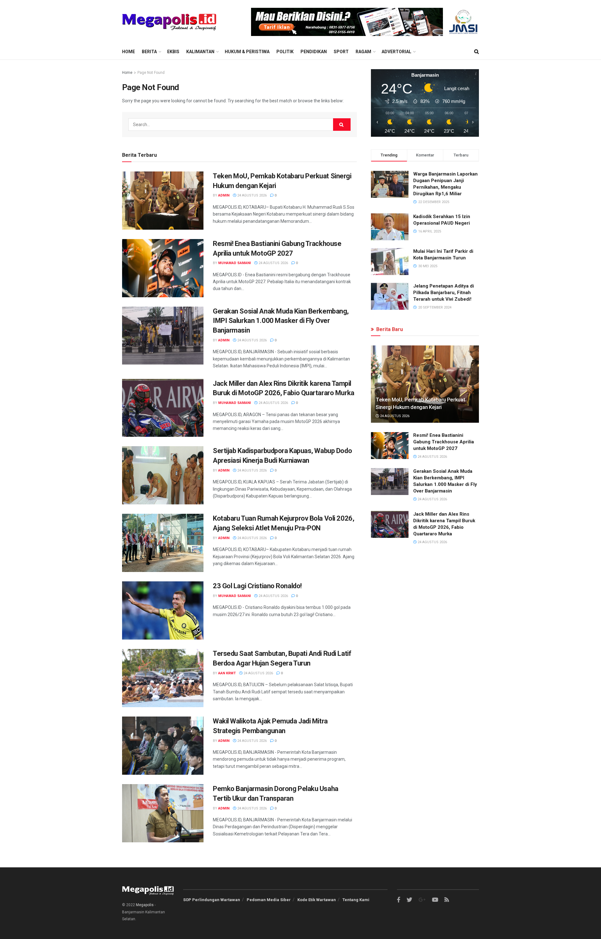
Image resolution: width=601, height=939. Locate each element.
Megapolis (145, 905)
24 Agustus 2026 (251, 195)
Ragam (363, 51)
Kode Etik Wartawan (316, 899)
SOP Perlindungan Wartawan (211, 899)
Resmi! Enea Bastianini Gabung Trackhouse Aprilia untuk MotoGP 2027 (443, 441)
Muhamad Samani (234, 263)
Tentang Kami (355, 899)
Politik (285, 51)
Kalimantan (200, 51)
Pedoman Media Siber (269, 899)
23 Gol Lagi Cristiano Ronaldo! (257, 586)
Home (128, 51)
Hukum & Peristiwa (247, 51)
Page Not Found (151, 72)
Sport (341, 51)
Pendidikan (313, 51)
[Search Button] (342, 124)
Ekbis (173, 51)
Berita (149, 51)
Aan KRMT (227, 673)
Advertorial (396, 51)
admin (223, 195)
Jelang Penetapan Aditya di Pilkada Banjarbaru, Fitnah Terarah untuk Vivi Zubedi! (443, 292)
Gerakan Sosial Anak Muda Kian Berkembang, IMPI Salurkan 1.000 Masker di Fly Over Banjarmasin (281, 320)
